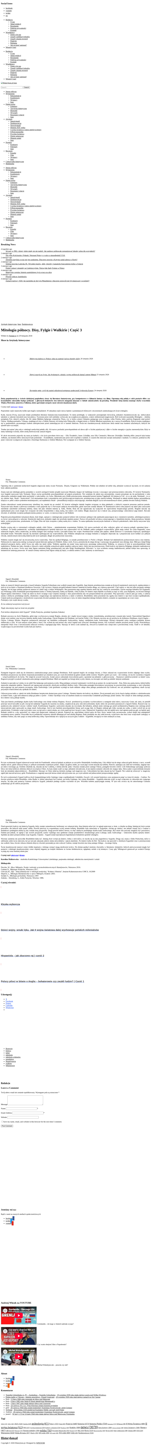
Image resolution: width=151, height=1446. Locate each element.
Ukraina (132, 1430)
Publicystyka (10, 104)
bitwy (54, 1424)
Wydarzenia (10, 94)
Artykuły (9, 119)
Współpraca (10, 32)
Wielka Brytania (22, 1433)
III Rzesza (121, 1424)
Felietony (13, 106)
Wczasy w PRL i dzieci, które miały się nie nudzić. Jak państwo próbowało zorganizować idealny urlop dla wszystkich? (50, 251)
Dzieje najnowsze (17, 136)
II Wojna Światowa (135, 1424)
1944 (4, 1424)
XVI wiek (54, 1433)
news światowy (132, 1428)
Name (3, 1109)
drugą (21, 407)
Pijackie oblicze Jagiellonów (16, 277)
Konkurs (65, 1427)
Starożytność (15, 121)
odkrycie (10, 1430)
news (89, 1427)
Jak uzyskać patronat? (18, 45)
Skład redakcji (15, 24)
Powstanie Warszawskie (60, 1430)
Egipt (62, 1424)
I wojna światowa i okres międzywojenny (25, 130)
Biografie (13, 111)
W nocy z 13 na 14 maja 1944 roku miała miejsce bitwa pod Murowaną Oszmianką (43, 1414)
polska (46, 1430)
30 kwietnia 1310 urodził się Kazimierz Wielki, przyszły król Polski (39, 1410)
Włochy (34, 1433)
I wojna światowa (37, 1428)
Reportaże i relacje (17, 115)
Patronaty (13, 147)
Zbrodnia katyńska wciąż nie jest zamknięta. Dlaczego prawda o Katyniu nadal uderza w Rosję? (41, 260)
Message (4, 1104)
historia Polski (98, 1424)
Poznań (73, 1430)
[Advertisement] (35, 1029)
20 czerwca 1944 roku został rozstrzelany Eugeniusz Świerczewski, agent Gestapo (41, 1408)
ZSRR (74, 1433)
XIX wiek (44, 1433)
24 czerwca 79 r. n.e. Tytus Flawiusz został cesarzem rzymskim (34, 1406)
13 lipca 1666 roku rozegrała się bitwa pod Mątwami (30, 1399)
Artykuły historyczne (9, 324)
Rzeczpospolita (99, 1430)
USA (139, 1430)
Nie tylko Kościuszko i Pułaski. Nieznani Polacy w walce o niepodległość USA (35, 255)
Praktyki (13, 41)
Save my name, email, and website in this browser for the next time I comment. (32, 1122)
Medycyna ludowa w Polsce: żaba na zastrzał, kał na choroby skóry (55, 359)
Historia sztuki (15, 138)
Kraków (75, 1428)
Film (12, 155)
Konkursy (14, 145)
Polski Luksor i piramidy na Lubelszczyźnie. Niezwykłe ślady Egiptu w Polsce (35, 268)
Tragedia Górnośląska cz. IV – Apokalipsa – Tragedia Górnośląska (30, 1395)
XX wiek (64, 1433)
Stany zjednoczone (121, 1430)
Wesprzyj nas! (11, 47)
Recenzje (9, 151)
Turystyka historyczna (18, 109)
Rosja (89, 1430)
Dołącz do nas (15, 35)
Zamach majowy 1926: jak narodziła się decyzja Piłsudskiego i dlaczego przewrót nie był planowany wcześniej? (47, 281)
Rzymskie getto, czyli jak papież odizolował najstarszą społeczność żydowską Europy (62, 391)
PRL (81, 1430)
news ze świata (118, 1427)
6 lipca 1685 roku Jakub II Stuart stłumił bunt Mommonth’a (33, 1401)
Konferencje (15, 98)
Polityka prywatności (18, 28)
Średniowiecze (15, 123)
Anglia (27, 1424)
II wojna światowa (17, 134)
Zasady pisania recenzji (19, 39)
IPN (27, 1428)
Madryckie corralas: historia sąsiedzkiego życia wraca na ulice (29, 272)
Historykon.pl (9, 1438)
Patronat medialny (31, 1430)
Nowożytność (15, 125)
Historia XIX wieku (17, 128)
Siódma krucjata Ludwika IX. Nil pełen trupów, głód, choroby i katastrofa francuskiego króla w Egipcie (44, 264)
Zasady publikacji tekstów (20, 37)
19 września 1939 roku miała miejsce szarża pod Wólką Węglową (81, 1395)
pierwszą (14, 407)
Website (4, 1117)
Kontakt (13, 30)
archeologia (41, 1423)
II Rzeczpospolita (16, 132)
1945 (11, 1424)
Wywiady (14, 113)
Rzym (109, 1430)
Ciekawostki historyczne (15, 162)
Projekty (9, 142)
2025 (18, 1424)
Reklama (13, 43)
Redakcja (9, 20)
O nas (12, 22)
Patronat (19, 1430)
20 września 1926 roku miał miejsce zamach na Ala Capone (78, 1397)
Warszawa (8, 1433)
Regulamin (14, 26)
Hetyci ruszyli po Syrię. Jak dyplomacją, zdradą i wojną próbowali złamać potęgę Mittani (63, 375)
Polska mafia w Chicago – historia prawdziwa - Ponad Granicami (30, 1397)
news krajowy (105, 1428)
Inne (12, 102)
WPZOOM (40, 1443)
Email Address (6, 1113)
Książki (13, 153)
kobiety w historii (53, 1428)
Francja (71, 1424)
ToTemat (9, 1410)
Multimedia (10, 164)
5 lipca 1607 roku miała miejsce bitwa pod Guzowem (30, 1403)
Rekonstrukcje (15, 96)
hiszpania (112, 1424)
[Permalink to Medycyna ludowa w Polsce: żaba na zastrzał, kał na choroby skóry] (18, 359)
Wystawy (13, 100)
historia (83, 1424)
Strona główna (11, 92)
